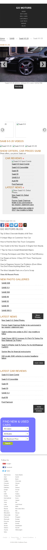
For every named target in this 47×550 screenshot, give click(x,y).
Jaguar (17, 500)
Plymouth (6, 519)
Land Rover (18, 504)
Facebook (9, 467)
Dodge (6, 489)
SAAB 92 (5, 301)
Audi (5, 477)
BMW (5, 479)
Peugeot (17, 517)
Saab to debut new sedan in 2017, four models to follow (23, 209)
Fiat (5, 491)
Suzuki (17, 527)
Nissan (17, 513)
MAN (16, 506)
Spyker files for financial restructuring (16, 352)
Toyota (6, 530)
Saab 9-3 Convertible (20, 167)
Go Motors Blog (11, 229)
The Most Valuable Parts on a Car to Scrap (17, 270)
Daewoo (6, 485)
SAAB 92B (6, 283)
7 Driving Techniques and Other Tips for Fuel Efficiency (21, 254)
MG (16, 511)
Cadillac (6, 481)
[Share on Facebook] (2, 225)
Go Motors (23, 7)
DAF (16, 485)
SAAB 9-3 (16, 177)
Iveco (5, 500)
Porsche (6, 521)
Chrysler (6, 483)
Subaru (6, 527)
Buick (17, 479)
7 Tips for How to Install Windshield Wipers (17, 250)
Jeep (5, 502)
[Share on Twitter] (16, 225)
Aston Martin (19, 475)
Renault (17, 521)
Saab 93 (15, 174)
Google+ (8, 463)
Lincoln (6, 506)
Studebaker (18, 525)
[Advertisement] (32, 104)
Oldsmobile (7, 515)
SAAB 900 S (6, 310)
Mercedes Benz (20, 508)
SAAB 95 (5, 306)
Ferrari (17, 489)
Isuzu (17, 498)
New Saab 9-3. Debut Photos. (20, 196)
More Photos (37, 316)
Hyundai (17, 496)
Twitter (8, 471)
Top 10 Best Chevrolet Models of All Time (16, 234)
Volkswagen (18, 530)
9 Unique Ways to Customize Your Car (15, 238)
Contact (5, 537)
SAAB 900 (6, 292)
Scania (17, 523)
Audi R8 (15, 181)
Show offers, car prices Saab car (13, 153)
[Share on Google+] (7, 225)
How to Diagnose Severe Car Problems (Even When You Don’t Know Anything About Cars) (21, 265)
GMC (5, 494)
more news (38, 363)
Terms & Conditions (28, 537)
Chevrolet (18, 481)
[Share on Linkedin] (11, 225)
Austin (17, 477)
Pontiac (17, 519)
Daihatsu (6, 487)
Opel (16, 515)
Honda (6, 496)
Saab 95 (15, 171)
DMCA (18, 539)
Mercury (6, 511)
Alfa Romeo (7, 475)
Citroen (17, 483)
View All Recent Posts (9, 274)
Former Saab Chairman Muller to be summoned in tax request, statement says (23, 202)
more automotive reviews (39, 409)
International (7, 498)
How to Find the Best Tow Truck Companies (17, 242)
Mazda (6, 508)
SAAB (5, 523)
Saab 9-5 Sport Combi (20, 164)
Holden (17, 494)
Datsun (17, 487)
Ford (16, 491)
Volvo (5, 532)
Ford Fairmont (17, 184)
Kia (16, 502)
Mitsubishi (7, 513)
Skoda (6, 525)
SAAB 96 (5, 297)
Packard (6, 517)
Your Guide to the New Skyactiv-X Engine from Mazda (21, 246)
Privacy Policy (15, 537)
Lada (5, 504)
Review (18, 86)
